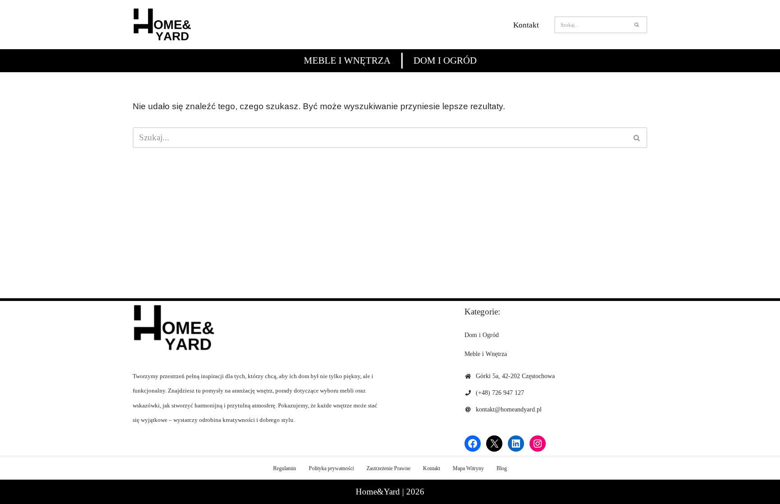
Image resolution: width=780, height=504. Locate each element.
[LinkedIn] (516, 443)
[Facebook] (472, 443)
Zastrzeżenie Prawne (388, 468)
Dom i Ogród (445, 60)
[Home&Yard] (162, 24)
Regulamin (284, 468)
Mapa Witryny (468, 468)
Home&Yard (378, 491)
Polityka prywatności (331, 468)
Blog (502, 468)
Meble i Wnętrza (347, 60)
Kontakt (526, 25)
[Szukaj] (637, 24)
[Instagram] (537, 443)
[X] (494, 443)
